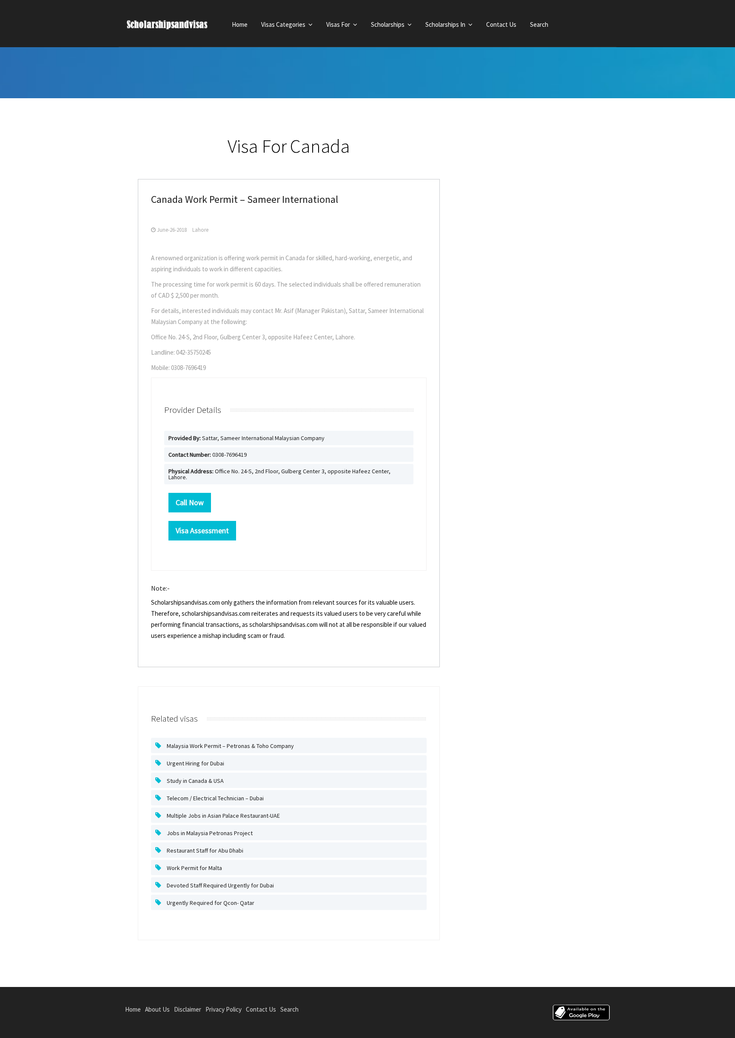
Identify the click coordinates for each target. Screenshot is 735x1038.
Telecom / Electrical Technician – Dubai (214, 798)
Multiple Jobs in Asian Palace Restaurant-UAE (222, 815)
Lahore (200, 229)
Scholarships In (446, 24)
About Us (157, 1009)
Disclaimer (187, 1009)
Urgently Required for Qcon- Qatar (209, 903)
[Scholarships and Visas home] (175, 26)
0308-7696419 (207, 454)
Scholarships (388, 24)
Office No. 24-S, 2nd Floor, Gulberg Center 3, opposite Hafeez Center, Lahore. (279, 474)
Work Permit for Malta (193, 868)
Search (539, 24)
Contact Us (501, 24)
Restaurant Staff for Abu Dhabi (204, 850)
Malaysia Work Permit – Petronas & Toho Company (229, 746)
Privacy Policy (223, 1009)
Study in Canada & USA (194, 781)
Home (240, 24)
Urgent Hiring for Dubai (194, 763)
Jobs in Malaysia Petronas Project (209, 833)
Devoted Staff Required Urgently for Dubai (219, 885)
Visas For (338, 24)
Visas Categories (284, 24)
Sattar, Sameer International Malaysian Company (246, 438)
